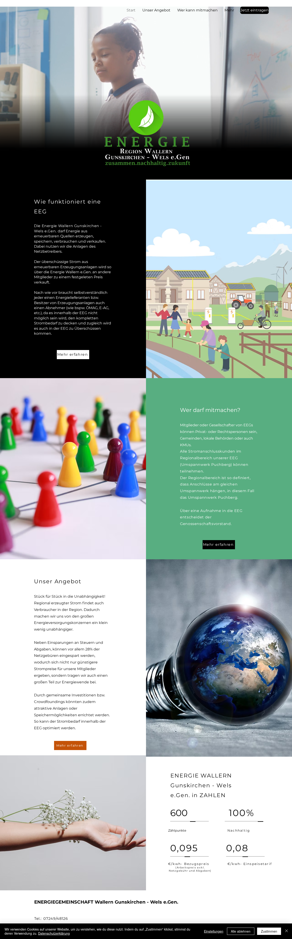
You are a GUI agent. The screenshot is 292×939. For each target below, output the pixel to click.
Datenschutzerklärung (54, 933)
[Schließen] (286, 931)
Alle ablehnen (240, 931)
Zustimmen (269, 931)
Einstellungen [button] (213, 931)
